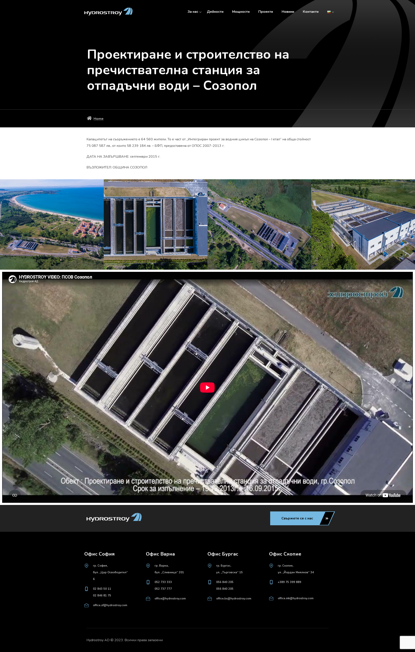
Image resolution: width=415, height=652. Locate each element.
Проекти (265, 11)
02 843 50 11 (102, 589)
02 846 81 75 (102, 596)
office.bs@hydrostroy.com (233, 599)
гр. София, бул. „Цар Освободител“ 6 (110, 572)
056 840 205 (224, 582)
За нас (193, 11)
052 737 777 (163, 589)
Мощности (241, 11)
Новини (288, 11)
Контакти (311, 11)
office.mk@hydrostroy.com (295, 598)
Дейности (215, 11)
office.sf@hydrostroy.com (110, 605)
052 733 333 (163, 582)
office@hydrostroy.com (170, 599)
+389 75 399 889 (289, 582)
